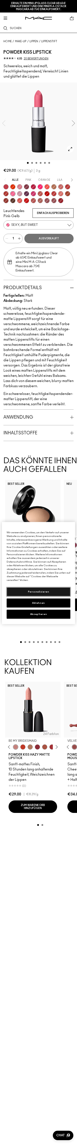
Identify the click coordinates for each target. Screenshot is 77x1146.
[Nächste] (56, 747)
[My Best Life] (23, 747)
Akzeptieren (38, 614)
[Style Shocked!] (12, 186)
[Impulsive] (53, 186)
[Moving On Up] (44, 747)
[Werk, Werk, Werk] (47, 193)
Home (7, 41)
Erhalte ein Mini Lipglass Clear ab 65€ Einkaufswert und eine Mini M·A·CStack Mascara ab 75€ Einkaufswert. (38, 6)
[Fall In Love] (40, 186)
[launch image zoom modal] (70, 149)
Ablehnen (38, 603)
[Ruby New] (60, 200)
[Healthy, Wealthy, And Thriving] (53, 200)
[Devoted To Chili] (6, 193)
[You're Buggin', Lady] (26, 200)
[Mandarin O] (47, 186)
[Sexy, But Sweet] (12, 193)
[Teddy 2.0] (40, 200)
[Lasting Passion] (67, 186)
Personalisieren (38, 592)
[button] (63, 1135)
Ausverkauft (49, 238)
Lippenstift (49, 41)
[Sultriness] (19, 186)
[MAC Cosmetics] (38, 18)
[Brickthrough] (33, 200)
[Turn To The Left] (12, 200)
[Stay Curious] (53, 193)
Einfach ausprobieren (53, 213)
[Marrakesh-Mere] (67, 193)
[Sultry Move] (40, 193)
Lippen (34, 41)
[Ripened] (19, 193)
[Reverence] (60, 193)
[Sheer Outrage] (19, 200)
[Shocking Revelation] (33, 186)
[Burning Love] (26, 186)
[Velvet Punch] (33, 193)
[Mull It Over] (60, 186)
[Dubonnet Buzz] (6, 200)
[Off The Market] (30, 747)
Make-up (21, 41)
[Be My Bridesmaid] (15, 747)
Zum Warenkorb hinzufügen (33, 806)
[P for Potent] (26, 193)
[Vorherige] (10, 747)
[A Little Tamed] (6, 186)
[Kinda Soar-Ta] (47, 200)
